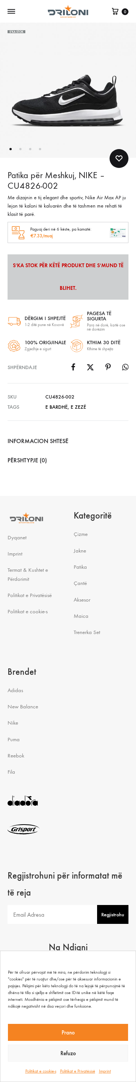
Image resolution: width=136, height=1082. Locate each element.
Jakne (80, 550)
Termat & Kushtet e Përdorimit (28, 574)
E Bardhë (56, 407)
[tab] (68, 441)
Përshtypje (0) (27, 460)
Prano (68, 1032)
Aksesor (82, 599)
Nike (13, 722)
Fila (11, 771)
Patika (80, 566)
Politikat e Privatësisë (77, 1071)
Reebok (16, 755)
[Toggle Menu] (11, 12)
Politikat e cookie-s (40, 1071)
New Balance (23, 706)
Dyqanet (17, 537)
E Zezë (78, 407)
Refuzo (68, 1053)
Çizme (81, 534)
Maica (81, 616)
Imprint (105, 1071)
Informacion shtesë (38, 441)
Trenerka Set (87, 632)
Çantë (80, 583)
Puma (14, 739)
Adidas (15, 690)
